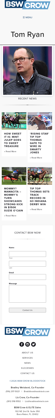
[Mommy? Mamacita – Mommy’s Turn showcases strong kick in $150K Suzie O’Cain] (14, 176)
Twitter (33, 344)
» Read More (10, 151)
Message (13, 283)
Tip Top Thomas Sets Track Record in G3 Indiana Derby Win (40, 196)
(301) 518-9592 (14, 401)
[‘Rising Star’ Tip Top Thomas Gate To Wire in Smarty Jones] (40, 121)
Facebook (21, 344)
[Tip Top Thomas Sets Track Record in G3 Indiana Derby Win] (40, 176)
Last (10, 268)
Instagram (27, 344)
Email (11, 272)
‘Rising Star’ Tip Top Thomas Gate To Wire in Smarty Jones (39, 143)
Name (11, 247)
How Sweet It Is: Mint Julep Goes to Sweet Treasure (12, 140)
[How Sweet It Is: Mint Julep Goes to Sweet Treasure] (14, 121)
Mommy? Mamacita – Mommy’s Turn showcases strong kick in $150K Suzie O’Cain (13, 199)
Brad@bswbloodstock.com (36, 391)
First (10, 258)
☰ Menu (27, 17)
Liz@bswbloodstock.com (37, 401)
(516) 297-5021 (13, 391)
